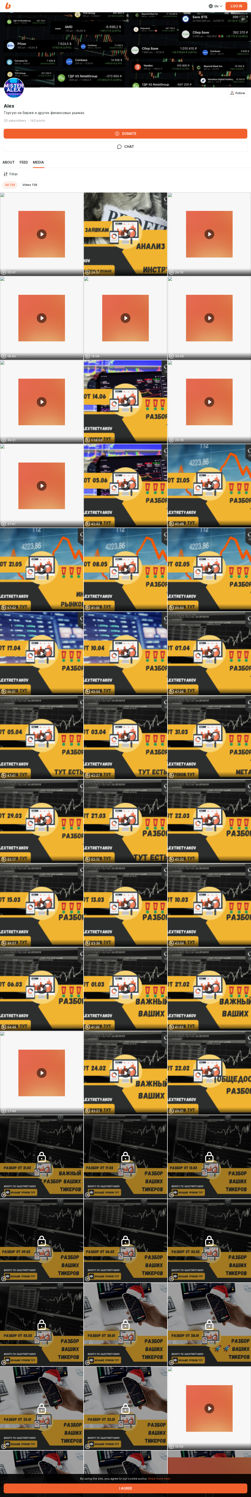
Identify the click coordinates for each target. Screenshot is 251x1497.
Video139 (29, 185)
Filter (14, 174)
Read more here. (159, 1478)
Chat (129, 147)
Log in (236, 6)
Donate (129, 134)
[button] (8, 6)
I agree (125, 1488)
